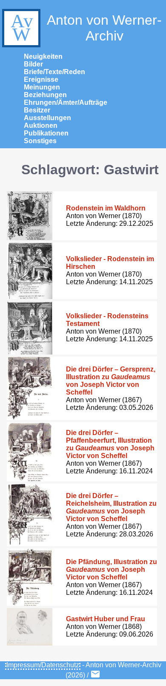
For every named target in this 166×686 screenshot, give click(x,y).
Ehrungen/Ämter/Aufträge (65, 102)
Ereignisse (41, 79)
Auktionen (40, 125)
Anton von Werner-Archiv (104, 27)
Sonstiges (40, 140)
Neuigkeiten (43, 56)
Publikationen (46, 133)
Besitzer (37, 110)
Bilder (33, 64)
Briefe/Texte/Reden (54, 71)
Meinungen (42, 87)
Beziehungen (45, 94)
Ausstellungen (47, 117)
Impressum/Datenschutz (42, 665)
